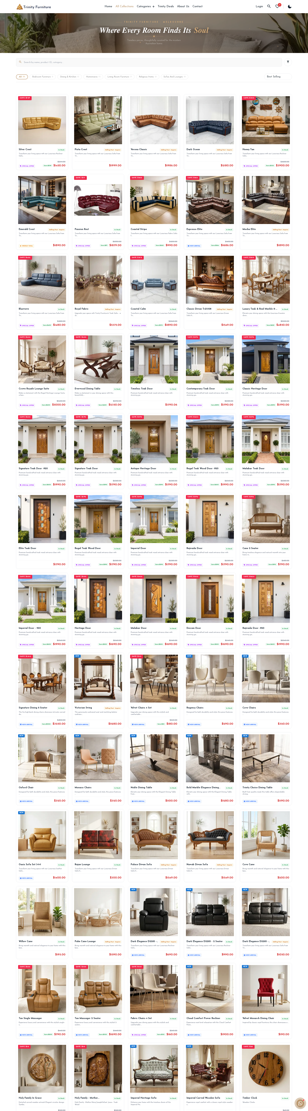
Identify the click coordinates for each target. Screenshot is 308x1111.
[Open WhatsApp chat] (300, 1103)
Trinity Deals (166, 6)
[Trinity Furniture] (33, 6)
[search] (269, 6)
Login (259, 6)
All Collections (125, 6)
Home (108, 6)
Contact (198, 6)
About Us (183, 6)
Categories (144, 6)
